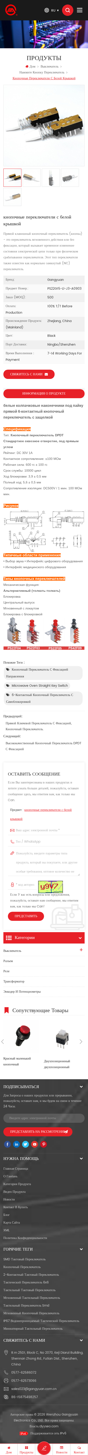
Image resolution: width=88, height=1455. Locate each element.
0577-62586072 (23, 1372)
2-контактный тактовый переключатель (31, 1274)
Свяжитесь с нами (26, 374)
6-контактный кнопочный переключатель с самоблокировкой (39, 698)
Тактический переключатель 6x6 (26, 1282)
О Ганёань (10, 1176)
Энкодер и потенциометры (22, 991)
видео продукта (14, 1191)
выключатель (49, 66)
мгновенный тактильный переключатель (31, 1297)
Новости (9, 1199)
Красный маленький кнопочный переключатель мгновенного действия (18, 1061)
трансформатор (13, 981)
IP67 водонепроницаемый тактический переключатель (41, 1321)
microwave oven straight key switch (40, 685)
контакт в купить (15, 1207)
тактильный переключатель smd (26, 1305)
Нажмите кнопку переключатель (41, 72)
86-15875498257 (24, 1397)
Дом (32, 66)
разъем (8, 961)
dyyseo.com (48, 1426)
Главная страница (15, 1168)
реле (6, 971)
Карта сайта (11, 1222)
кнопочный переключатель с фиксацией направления (37, 673)
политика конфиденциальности (25, 1238)
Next (81, 1041)
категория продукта (17, 1184)
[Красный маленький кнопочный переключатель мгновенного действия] (21, 1036)
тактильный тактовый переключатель (29, 1290)
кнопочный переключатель (22, 1267)
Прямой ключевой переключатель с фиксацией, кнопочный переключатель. (39, 726)
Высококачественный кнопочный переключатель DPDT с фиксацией (43, 746)
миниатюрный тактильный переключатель (33, 1328)
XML (6, 1230)
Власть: (44, 1426)
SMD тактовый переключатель (24, 1259)
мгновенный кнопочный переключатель (31, 1313)
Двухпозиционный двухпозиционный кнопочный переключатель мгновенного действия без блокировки (62, 1064)
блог (6, 1214)
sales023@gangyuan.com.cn (34, 1389)
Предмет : (41, 814)
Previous (2, 1041)
